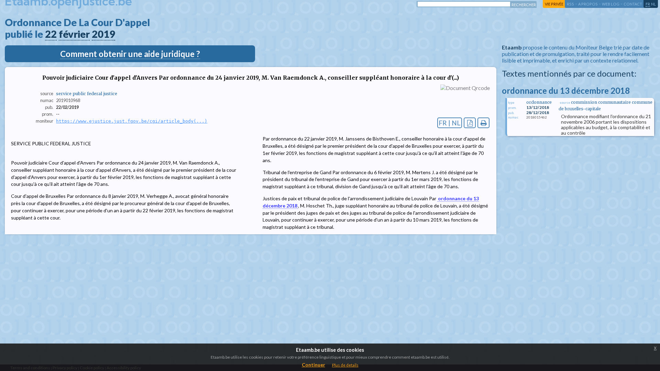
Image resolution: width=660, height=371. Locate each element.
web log (610, 4)
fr (648, 4)
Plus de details (345, 365)
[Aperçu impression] (483, 122)
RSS (570, 4)
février (74, 34)
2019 (103, 34)
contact (633, 4)
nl (653, 4)
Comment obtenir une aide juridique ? (130, 54)
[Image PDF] (470, 122)
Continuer (313, 365)
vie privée (554, 4)
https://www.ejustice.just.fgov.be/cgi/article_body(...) (131, 121)
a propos (588, 4)
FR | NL (450, 123)
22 (51, 34)
